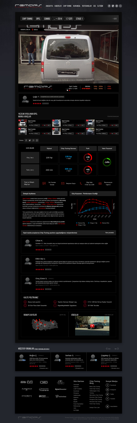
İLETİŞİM (100, 6)
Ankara (51, 278)
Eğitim (75, 399)
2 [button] (69, 90)
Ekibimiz (76, 397)
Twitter (112, 394)
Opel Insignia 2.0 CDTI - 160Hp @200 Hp (48, 285)
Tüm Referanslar (113, 116)
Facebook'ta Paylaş (26, 140)
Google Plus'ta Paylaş (33, 140)
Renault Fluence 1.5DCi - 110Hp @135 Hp (74, 362)
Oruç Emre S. (41, 278)
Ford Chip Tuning (95, 404)
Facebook (113, 385)
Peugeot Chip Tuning (96, 399)
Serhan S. (69, 355)
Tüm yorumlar (109, 232)
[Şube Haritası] (44, 331)
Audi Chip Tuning (95, 389)
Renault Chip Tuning (96, 401)
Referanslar (87, 6)
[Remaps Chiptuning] (28, 6)
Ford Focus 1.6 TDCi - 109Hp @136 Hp (38, 362)
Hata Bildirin (113, 406)
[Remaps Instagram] (116, 6)
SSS (94, 6)
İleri (116, 348)
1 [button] (67, 90)
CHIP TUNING (67, 6)
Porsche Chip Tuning (96, 397)
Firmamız (76, 393)
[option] (68, 58)
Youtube (112, 398)
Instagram (113, 389)
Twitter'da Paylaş (29, 140)
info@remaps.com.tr (106, 419)
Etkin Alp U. (40, 259)
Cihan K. (39, 241)
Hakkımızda (77, 395)
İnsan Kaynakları (78, 404)
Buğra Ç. (33, 355)
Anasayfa (49, 6)
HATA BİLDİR (30, 148)
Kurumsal (76, 6)
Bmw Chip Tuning (95, 386)
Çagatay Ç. (106, 355)
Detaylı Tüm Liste (95, 407)
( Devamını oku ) (43, 368)
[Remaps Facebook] (109, 6)
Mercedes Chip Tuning (96, 395)
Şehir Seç (63, 314)
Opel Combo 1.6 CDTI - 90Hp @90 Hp (47, 265)
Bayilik (75, 401)
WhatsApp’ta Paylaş (37, 140)
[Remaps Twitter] (113, 6)
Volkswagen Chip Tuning (95, 392)
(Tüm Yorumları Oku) (41, 349)
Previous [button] (21, 58)
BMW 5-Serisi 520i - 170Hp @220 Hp (109, 362)
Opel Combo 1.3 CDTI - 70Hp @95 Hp (47, 245)
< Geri (115, 18)
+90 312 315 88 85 (82, 419)
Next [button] (116, 58)
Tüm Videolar (109, 314)
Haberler (58, 6)
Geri (109, 348)
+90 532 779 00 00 (93, 419)
